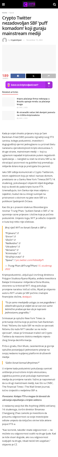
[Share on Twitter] (33, 76)
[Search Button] (54, 4)
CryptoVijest (16, 40)
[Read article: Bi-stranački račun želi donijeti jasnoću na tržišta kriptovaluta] (8, 115)
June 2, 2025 (23, 107)
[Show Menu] (3, 4)
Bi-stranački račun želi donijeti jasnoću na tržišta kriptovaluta (36, 113)
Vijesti (11, 13)
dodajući (26, 296)
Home (4, 13)
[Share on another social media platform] (49, 76)
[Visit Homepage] (29, 4)
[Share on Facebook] (18, 76)
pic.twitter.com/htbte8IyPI (29, 260)
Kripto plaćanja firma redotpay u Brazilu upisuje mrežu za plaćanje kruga (33, 101)
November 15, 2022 (34, 40)
